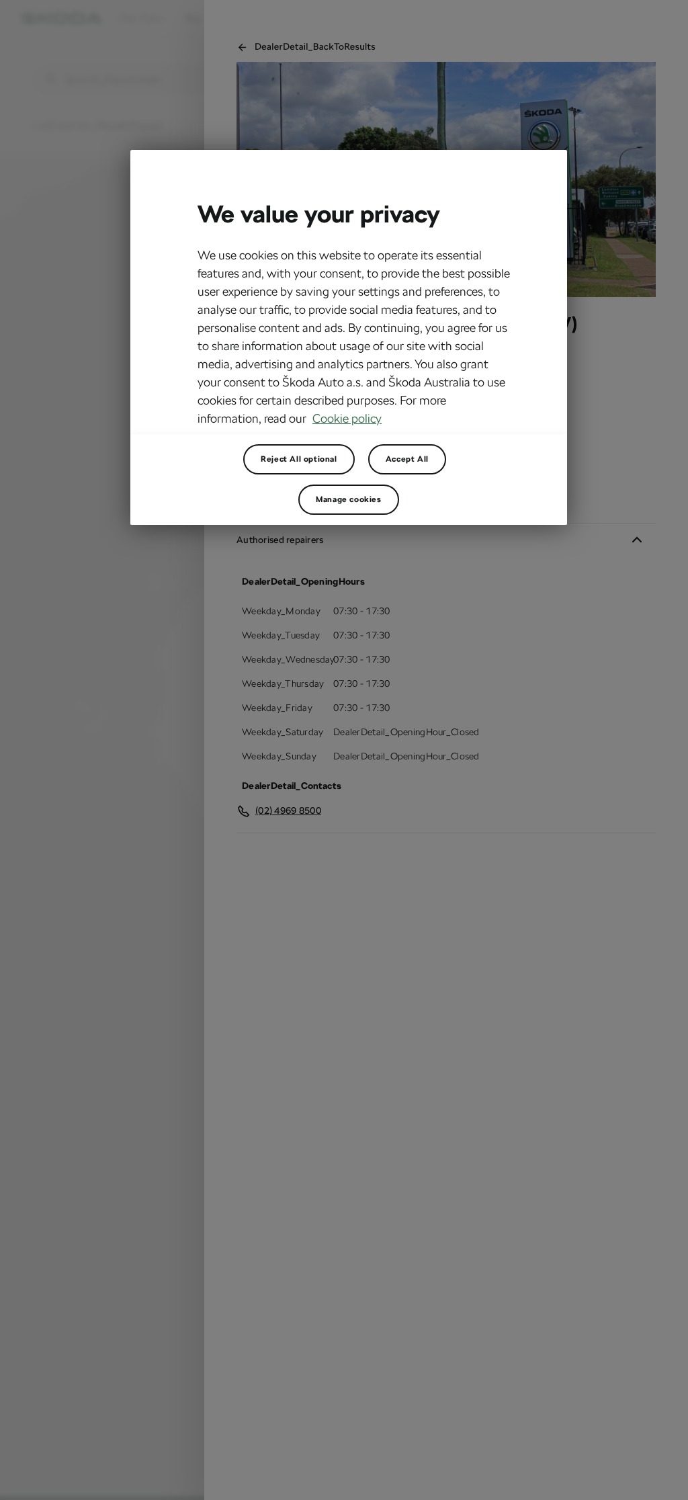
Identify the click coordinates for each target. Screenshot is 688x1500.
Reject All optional (299, 459)
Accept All (407, 459)
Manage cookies (348, 499)
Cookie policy (347, 418)
